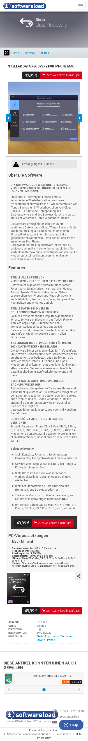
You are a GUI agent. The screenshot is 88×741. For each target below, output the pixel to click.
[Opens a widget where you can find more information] (71, 725)
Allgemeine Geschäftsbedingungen (28, 734)
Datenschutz (63, 734)
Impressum (44, 737)
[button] (11, 689)
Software (29, 53)
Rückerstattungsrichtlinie (44, 730)
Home (15, 53)
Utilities (44, 53)
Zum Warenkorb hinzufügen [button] (63, 75)
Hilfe (79, 734)
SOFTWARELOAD (24, 7)
